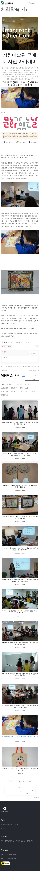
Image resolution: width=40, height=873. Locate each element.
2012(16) (4, 395)
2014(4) (23, 391)
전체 (3, 384)
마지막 (29, 781)
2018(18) (14, 388)
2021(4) (19, 384)
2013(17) (33, 391)
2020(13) (28, 384)
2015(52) (14, 391)
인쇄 (37, 346)
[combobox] (34, 353)
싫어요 (10, 346)
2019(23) (4, 388)
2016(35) (4, 391)
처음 (10, 781)
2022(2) (10, 384)
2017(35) (24, 388)
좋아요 (4, 346)
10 (19, 781)
